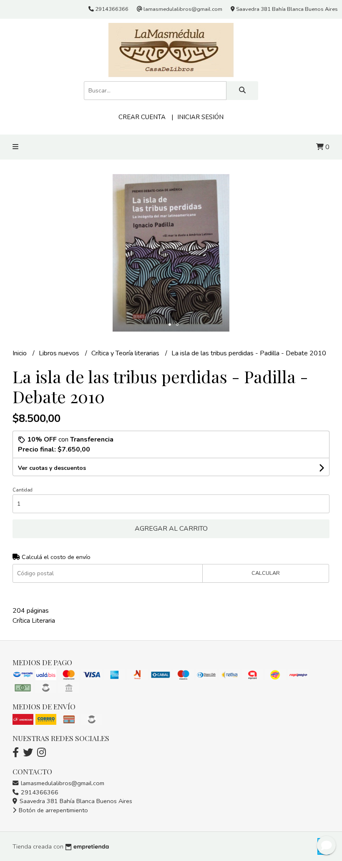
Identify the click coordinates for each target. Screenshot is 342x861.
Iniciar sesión (200, 117)
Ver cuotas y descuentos (52, 468)
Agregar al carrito (171, 528)
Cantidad (23, 490)
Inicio (20, 353)
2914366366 (38, 792)
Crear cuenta (142, 117)
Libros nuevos (60, 353)
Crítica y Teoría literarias (126, 353)
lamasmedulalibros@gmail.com (61, 783)
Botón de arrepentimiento (52, 810)
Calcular (265, 573)
